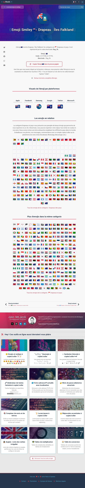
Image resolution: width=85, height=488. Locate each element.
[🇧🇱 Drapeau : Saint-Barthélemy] (34, 195)
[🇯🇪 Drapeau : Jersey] (54, 175)
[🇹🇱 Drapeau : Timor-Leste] (26, 147)
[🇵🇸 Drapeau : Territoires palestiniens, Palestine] (42, 155)
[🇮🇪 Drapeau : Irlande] (18, 175)
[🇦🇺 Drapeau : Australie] (38, 199)
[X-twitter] (12, 323)
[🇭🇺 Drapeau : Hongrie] (70, 171)
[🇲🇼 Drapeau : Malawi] (74, 159)
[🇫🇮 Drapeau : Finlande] (14, 187)
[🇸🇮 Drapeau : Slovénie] (70, 151)
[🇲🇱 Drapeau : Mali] (70, 163)
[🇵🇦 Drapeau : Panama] (38, 159)
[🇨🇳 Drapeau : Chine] (26, 191)
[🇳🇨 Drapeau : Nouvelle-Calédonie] (30, 163)
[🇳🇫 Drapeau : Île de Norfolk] (38, 163)
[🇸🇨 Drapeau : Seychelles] (50, 151)
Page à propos (42, 323)
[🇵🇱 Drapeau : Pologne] (26, 155)
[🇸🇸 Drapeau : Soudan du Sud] (66, 147)
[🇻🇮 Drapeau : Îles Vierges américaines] (50, 140)
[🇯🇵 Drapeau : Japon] (18, 171)
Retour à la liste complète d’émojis (45, 78)
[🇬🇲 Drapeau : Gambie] (30, 183)
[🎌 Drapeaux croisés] (22, 225)
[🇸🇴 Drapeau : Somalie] (58, 147)
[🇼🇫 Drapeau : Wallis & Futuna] (62, 140)
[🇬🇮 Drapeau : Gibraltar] (22, 183)
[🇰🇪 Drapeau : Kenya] (22, 171)
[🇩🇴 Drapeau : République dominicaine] (34, 183)
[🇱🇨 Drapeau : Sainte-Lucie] (34, 167)
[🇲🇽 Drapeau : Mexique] (14, 163)
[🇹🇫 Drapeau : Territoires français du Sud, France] (70, 144)
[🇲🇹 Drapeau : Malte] (62, 159)
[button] (82, 2)
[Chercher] (61, 7)
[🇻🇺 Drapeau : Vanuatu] (58, 140)
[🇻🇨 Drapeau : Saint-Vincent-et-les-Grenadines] (38, 140)
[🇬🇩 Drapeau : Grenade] (66, 179)
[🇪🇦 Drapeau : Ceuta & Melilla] (42, 183)
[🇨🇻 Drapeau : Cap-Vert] (30, 187)
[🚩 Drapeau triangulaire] (18, 225)
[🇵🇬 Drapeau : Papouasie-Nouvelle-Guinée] (14, 155)
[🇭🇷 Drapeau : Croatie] (42, 179)
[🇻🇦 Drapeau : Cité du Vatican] (54, 144)
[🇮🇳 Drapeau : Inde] (30, 175)
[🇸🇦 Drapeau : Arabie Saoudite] (42, 151)
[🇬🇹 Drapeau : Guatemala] (14, 179)
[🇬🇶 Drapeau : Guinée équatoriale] (66, 175)
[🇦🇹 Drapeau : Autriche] (34, 199)
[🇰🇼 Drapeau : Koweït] (54, 171)
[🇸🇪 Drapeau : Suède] (58, 151)
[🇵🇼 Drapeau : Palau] (50, 155)
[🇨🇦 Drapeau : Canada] (54, 191)
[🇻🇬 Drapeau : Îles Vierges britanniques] (46, 140)
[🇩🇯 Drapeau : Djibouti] (58, 187)
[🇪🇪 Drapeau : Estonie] (50, 183)
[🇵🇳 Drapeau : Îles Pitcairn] (34, 155)
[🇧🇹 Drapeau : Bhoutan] (14, 195)
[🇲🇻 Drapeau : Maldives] (70, 159)
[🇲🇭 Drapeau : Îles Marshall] (62, 163)
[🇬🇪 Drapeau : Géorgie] (70, 179)
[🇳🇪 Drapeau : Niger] (34, 163)
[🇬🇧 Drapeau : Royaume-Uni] (62, 179)
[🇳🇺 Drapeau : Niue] (26, 159)
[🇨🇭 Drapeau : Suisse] (30, 191)
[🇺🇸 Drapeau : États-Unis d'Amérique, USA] (42, 144)
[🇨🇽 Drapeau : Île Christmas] (38, 187)
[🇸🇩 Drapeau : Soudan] (54, 151)
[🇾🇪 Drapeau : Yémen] (34, 140)
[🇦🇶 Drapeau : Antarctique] (42, 199)
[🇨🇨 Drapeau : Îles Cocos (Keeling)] (58, 191)
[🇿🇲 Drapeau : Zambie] (26, 140)
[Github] (16, 323)
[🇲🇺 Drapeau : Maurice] (66, 159)
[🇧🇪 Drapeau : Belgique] (58, 195)
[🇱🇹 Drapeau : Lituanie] (54, 167)
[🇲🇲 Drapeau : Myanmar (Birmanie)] (74, 163)
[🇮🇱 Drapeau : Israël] (22, 175)
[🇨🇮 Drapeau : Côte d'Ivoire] (34, 191)
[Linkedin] (20, 323)
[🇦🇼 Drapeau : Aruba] (18, 199)
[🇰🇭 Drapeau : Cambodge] (30, 171)
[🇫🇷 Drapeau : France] (54, 179)
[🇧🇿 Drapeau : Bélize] (70, 191)
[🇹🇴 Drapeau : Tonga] (38, 147)
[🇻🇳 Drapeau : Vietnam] (54, 140)
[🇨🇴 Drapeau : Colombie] (70, 187)
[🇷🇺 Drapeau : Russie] (34, 151)
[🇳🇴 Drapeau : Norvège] (14, 159)
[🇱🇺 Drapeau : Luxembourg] (58, 167)
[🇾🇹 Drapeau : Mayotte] (18, 140)
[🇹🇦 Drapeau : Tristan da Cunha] (58, 144)
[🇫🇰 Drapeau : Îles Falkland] (22, 187)
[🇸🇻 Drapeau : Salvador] (74, 147)
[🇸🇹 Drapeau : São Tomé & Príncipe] (70, 147)
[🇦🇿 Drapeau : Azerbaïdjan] (26, 199)
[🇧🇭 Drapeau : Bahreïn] (46, 195)
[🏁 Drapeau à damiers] (14, 225)
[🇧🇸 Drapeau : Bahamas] (74, 191)
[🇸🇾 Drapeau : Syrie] (18, 151)
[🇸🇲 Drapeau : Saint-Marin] (50, 147)
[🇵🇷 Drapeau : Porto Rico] (38, 155)
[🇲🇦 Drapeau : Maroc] (70, 167)
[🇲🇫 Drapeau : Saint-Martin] (54, 163)
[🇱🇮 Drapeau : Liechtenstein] (38, 167)
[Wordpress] (24, 323)
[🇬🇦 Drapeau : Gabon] (58, 179)
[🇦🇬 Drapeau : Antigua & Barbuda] (66, 199)
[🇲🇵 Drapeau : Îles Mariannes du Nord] (22, 167)
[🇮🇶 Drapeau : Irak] (38, 175)
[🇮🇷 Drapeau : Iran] (42, 175)
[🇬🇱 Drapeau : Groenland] (26, 183)
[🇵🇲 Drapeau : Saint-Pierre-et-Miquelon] (30, 155)
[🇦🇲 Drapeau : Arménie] (54, 199)
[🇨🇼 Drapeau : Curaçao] (34, 187)
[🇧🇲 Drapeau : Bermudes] (38, 195)
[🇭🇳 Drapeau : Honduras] (38, 179)
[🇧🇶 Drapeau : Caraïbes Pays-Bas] (26, 195)
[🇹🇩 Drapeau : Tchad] (66, 144)
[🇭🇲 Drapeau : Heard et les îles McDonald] (34, 179)
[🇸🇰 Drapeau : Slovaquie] (42, 147)
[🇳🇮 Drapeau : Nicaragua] (70, 155)
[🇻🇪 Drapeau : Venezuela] (42, 140)
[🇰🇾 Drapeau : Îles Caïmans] (58, 171)
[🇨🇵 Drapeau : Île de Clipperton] (74, 187)
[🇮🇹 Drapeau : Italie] (50, 175)
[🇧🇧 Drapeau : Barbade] (74, 195)
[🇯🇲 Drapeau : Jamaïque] (74, 167)
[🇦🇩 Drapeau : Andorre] (74, 199)
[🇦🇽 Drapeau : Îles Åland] (22, 199)
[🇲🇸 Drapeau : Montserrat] (58, 159)
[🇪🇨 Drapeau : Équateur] (46, 183)
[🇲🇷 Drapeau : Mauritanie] (54, 159)
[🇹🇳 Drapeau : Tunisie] (34, 147)
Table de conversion (71, 442)
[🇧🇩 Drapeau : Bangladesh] (14, 199)
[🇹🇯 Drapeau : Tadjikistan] (18, 147)
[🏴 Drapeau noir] (26, 225)
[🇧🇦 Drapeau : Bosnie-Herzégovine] (70, 195)
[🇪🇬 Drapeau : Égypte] (54, 183)
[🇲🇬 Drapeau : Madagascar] (58, 163)
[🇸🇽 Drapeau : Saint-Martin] (14, 151)
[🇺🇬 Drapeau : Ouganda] (30, 144)
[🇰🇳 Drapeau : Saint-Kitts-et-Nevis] (42, 171)
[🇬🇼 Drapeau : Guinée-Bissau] (22, 179)
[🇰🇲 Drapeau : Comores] (38, 171)
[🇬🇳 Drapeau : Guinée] (58, 175)
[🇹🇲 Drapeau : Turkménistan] (30, 147)
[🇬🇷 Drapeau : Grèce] (70, 175)
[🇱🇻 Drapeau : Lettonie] (62, 167)
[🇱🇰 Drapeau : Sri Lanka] (42, 167)
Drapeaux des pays (44, 208)
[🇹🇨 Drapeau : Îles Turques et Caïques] (62, 144)
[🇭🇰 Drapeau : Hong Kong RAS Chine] (30, 179)
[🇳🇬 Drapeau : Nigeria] (66, 155)
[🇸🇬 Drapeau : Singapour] (62, 151)
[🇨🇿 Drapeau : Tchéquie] (46, 187)
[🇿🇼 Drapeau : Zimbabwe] (14, 140)
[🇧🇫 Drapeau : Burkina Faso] (62, 195)
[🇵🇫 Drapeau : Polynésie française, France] (46, 159)
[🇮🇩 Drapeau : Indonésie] (14, 175)
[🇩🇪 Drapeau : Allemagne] (50, 187)
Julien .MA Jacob (17, 317)
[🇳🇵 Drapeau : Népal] (18, 159)
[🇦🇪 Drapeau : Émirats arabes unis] (42, 203)
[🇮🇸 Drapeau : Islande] (46, 175)
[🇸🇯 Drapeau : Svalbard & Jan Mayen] (74, 151)
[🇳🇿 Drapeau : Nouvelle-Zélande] (30, 159)
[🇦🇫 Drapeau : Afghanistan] (62, 199)
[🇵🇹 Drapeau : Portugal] (46, 155)
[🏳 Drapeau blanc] (30, 225)
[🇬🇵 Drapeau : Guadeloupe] (62, 175)
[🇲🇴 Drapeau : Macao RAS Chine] (18, 167)
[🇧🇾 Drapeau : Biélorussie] (66, 191)
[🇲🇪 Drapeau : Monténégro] (50, 163)
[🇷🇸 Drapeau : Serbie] (30, 151)
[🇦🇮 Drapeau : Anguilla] (70, 199)
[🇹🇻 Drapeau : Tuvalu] (14, 144)
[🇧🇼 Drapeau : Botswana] (62, 191)
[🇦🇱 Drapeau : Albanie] (50, 199)
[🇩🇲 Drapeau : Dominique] (66, 187)
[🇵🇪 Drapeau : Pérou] (42, 159)
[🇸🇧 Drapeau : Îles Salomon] (46, 151)
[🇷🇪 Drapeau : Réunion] (62, 155)
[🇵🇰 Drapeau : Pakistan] (22, 155)
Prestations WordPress (53, 323)
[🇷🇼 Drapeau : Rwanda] (38, 151)
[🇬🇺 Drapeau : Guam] (18, 179)
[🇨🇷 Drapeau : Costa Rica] (14, 191)
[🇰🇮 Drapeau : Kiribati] (34, 171)
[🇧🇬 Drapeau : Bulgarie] (66, 195)
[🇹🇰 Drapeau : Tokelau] (22, 147)
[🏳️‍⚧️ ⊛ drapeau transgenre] (38, 225)
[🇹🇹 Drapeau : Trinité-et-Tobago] (74, 140)
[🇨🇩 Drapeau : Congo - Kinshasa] (42, 191)
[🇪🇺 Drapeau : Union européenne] (74, 183)
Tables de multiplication (42, 442)
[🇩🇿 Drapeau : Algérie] (38, 183)
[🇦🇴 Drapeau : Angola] (58, 199)
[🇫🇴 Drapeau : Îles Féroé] (50, 179)
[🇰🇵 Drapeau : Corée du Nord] (46, 171)
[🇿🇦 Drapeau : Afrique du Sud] (22, 140)
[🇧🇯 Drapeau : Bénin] (54, 195)
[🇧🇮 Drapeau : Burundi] (50, 195)
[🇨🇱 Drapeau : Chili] (18, 191)
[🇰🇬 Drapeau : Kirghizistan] (26, 171)
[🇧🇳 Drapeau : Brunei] (42, 195)
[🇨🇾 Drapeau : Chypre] (42, 187)
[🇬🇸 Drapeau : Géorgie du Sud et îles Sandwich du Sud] (74, 175)
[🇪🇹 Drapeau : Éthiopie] (70, 183)
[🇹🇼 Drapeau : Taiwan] (18, 144)
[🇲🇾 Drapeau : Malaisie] (18, 163)
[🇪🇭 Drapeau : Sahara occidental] (58, 183)
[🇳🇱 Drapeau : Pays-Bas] (74, 155)
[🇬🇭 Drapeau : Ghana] (18, 183)
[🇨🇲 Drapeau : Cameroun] (22, 191)
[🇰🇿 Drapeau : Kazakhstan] (62, 171)
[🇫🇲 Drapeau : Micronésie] (46, 179)
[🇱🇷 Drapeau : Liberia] (46, 167)
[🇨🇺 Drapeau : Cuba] (26, 187)
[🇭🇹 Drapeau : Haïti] (66, 171)
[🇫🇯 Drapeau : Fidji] (18, 187)
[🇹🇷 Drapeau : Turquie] (70, 140)
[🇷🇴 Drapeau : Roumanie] (26, 151)
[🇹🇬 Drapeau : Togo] (74, 144)
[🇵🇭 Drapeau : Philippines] (18, 155)
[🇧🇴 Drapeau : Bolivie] (22, 195)
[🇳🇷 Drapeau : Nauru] (22, 159)
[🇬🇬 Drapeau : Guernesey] (14, 183)
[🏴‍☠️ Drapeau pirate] (42, 225)
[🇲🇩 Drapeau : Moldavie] (46, 163)
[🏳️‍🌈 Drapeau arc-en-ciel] (34, 225)
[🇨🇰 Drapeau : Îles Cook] (38, 191)
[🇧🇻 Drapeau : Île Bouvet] (18, 195)
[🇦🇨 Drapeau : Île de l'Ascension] (46, 203)
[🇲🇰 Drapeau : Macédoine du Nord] (66, 163)
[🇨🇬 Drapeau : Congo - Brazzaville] (50, 191)
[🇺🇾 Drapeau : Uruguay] (46, 144)
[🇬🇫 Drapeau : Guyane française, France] (74, 179)
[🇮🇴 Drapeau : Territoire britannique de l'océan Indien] (34, 175)
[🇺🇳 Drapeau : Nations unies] (38, 144)
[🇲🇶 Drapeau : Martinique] (50, 159)
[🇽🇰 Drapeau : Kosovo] (30, 140)
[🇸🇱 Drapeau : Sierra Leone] (46, 147)
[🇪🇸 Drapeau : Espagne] (66, 183)
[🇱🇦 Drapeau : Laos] (26, 167)
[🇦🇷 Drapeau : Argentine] (46, 199)
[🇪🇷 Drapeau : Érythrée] (62, 183)
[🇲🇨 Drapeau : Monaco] (42, 163)
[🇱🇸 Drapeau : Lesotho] (50, 167)
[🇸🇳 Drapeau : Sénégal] (54, 147)
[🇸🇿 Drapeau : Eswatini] (22, 151)
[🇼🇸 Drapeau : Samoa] (66, 140)
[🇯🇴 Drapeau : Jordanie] (14, 171)
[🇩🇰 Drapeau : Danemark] (62, 187)
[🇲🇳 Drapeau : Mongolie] (14, 167)
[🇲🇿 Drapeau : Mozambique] (22, 163)
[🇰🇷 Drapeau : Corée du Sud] (50, 171)
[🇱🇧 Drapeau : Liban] (30, 167)
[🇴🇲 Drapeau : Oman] (34, 159)
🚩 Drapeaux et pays (44, 293)
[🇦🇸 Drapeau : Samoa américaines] (30, 199)
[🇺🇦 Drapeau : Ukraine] (26, 144)
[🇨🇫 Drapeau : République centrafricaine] (46, 191)
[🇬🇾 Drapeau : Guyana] (26, 179)
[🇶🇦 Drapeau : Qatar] (58, 155)
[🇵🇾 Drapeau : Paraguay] (54, 155)
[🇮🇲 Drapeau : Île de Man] (26, 175)
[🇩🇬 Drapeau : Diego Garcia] (54, 187)
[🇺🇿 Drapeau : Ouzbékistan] (50, 144)
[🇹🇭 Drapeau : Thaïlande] (14, 147)
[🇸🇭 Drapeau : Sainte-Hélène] (66, 151)
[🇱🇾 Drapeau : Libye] (66, 167)
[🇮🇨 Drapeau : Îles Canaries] (74, 171)
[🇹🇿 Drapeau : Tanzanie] (22, 144)
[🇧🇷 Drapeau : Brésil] (30, 195)
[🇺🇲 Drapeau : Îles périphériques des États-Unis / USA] (34, 144)
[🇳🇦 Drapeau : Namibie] (26, 163)
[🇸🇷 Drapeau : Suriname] (62, 147)
